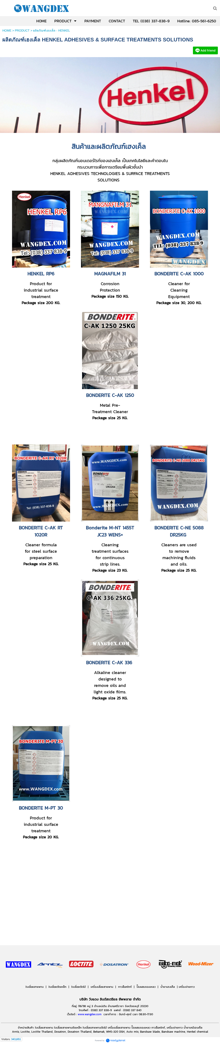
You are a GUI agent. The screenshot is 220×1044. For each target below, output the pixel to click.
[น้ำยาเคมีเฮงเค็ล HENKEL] (144, 977)
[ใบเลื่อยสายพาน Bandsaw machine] (50, 977)
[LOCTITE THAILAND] (205, 53)
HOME (6, 30)
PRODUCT (22, 30)
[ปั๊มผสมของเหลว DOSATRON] (114, 977)
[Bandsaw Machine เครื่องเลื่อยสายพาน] (185, 977)
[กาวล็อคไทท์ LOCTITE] (81, 977)
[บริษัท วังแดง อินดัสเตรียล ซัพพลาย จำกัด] (18, 977)
